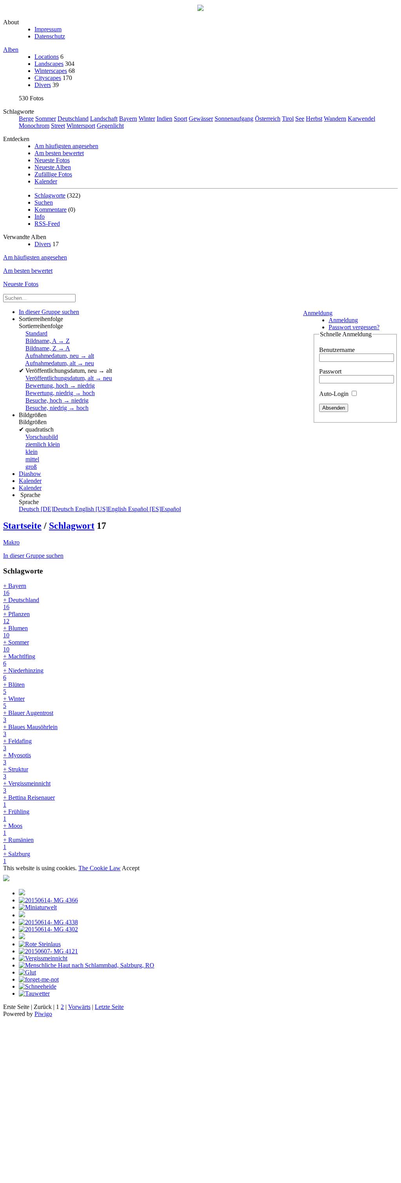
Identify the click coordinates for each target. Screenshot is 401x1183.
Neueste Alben (52, 167)
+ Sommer (16, 646)
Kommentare (50, 209)
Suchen (43, 202)
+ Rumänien (18, 843)
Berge (26, 118)
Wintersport (81, 125)
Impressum (47, 29)
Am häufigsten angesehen (66, 146)
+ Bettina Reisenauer (29, 801)
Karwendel (361, 118)
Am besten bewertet (59, 153)
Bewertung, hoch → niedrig (60, 385)
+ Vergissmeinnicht (27, 787)
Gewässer (201, 118)
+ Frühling (16, 815)
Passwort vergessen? (354, 327)
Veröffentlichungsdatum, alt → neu (68, 378)
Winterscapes (50, 70)
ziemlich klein (42, 444)
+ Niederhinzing (23, 674)
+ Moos (12, 829)
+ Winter (14, 702)
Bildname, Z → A (47, 348)
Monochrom (34, 125)
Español (154, 509)
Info (39, 216)
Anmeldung (317, 313)
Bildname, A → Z (47, 340)
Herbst (314, 118)
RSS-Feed (47, 223)
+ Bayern (14, 589)
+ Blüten (14, 688)
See (299, 118)
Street (58, 125)
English (101, 509)
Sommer (45, 118)
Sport (180, 118)
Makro (11, 542)
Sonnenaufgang (234, 118)
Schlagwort (71, 526)
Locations (46, 56)
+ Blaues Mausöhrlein (30, 730)
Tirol (288, 118)
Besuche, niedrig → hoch (57, 408)
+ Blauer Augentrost (28, 716)
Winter (147, 118)
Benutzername (337, 350)
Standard (36, 333)
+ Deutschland (21, 603)
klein (31, 451)
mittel (32, 459)
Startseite (22, 526)
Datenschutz (49, 36)
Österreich (267, 118)
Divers (42, 85)
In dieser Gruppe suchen (33, 555)
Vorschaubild (41, 437)
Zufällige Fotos (53, 174)
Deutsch (47, 509)
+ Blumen (15, 632)
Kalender (45, 181)
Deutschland (73, 118)
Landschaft (103, 118)
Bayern (128, 118)
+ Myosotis (17, 759)
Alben (10, 49)
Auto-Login (334, 393)
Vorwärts (79, 1006)
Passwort (330, 371)
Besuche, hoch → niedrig (57, 400)
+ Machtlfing (19, 660)
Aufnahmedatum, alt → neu (59, 363)
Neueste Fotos (52, 160)
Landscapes (48, 63)
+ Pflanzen (16, 617)
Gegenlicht (110, 125)
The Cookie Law (99, 868)
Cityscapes (47, 77)
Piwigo (43, 1014)
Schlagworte (49, 195)
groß (31, 466)
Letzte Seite (109, 1006)
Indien (164, 118)
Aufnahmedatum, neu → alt (59, 355)
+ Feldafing (17, 744)
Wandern (335, 118)
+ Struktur (15, 773)
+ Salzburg (16, 857)
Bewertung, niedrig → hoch (60, 393)
